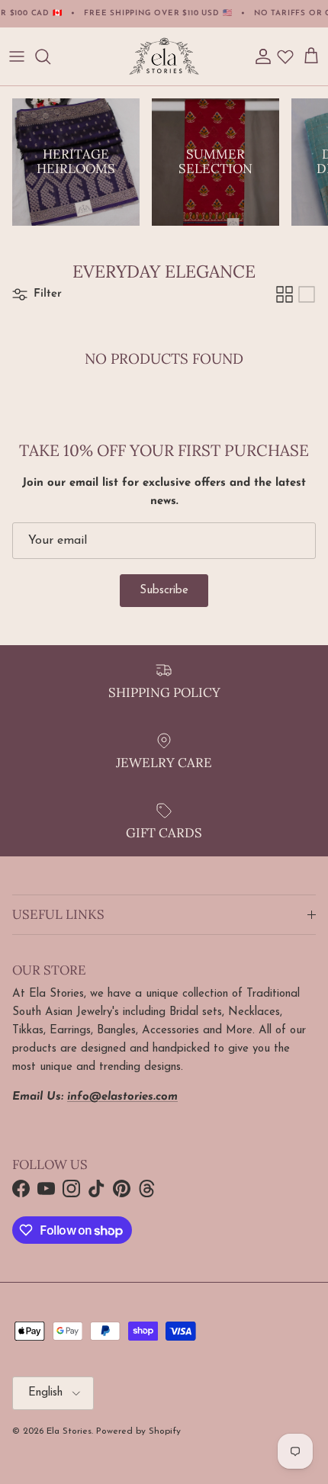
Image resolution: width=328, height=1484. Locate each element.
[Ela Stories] (164, 56)
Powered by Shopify (138, 1431)
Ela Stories (69, 1431)
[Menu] (17, 56)
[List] (306, 294)
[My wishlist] (285, 56)
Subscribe (164, 590)
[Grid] (284, 294)
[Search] (50, 56)
